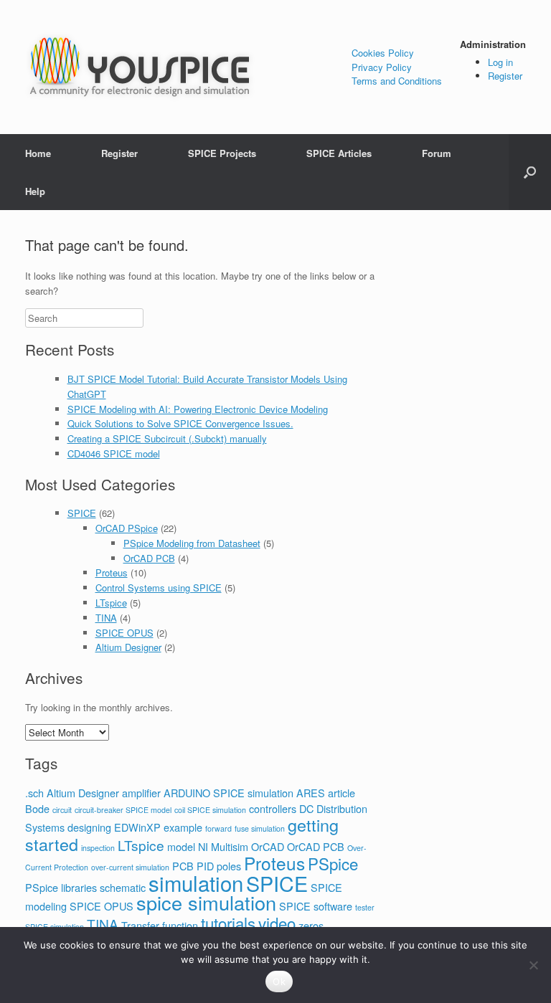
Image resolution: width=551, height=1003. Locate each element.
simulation (196, 882)
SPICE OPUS (124, 633)
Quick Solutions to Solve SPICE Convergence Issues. (180, 423)
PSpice (333, 863)
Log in (500, 62)
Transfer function (159, 925)
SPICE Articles (339, 153)
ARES (310, 792)
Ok (279, 981)
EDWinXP (137, 827)
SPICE (81, 513)
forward (218, 828)
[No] (533, 965)
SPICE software (315, 905)
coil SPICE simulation (210, 809)
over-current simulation (130, 867)
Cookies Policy (383, 53)
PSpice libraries (61, 887)
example (183, 827)
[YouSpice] (140, 67)
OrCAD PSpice (126, 528)
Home (38, 153)
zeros (311, 925)
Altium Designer (128, 647)
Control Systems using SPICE (158, 587)
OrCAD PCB (149, 558)
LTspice (111, 602)
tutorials (228, 922)
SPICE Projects (222, 153)
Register (505, 75)
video (277, 922)
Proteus (111, 572)
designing (89, 827)
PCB (183, 865)
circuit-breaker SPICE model (123, 809)
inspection (98, 847)
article (341, 792)
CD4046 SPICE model (113, 453)
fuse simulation (260, 828)
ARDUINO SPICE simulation (228, 792)
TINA (106, 617)
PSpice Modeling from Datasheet (191, 543)
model (181, 846)
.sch (34, 792)
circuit (62, 809)
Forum (436, 153)
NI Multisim (223, 846)
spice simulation (206, 902)
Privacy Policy (382, 67)
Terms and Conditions (397, 80)
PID (205, 865)
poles (229, 865)
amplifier (141, 792)
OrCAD (267, 846)
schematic (123, 887)
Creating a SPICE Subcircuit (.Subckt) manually (167, 438)
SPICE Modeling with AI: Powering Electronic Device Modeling (197, 409)
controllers (272, 808)
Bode (37, 808)
